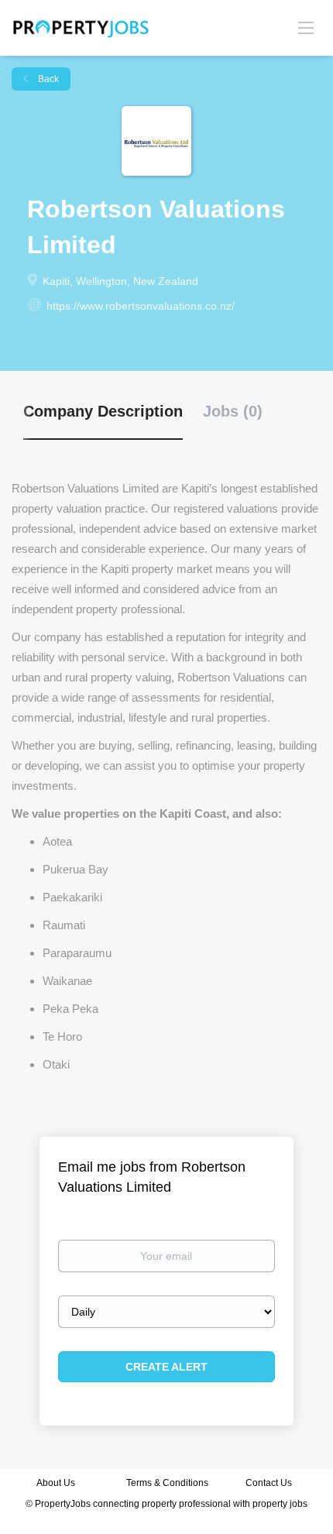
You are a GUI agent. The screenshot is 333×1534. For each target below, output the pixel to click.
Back (47, 79)
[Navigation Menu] (306, 27)
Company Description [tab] (103, 411)
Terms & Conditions (167, 1482)
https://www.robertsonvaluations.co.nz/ (140, 306)
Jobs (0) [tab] (233, 411)
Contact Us (269, 1482)
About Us (55, 1482)
